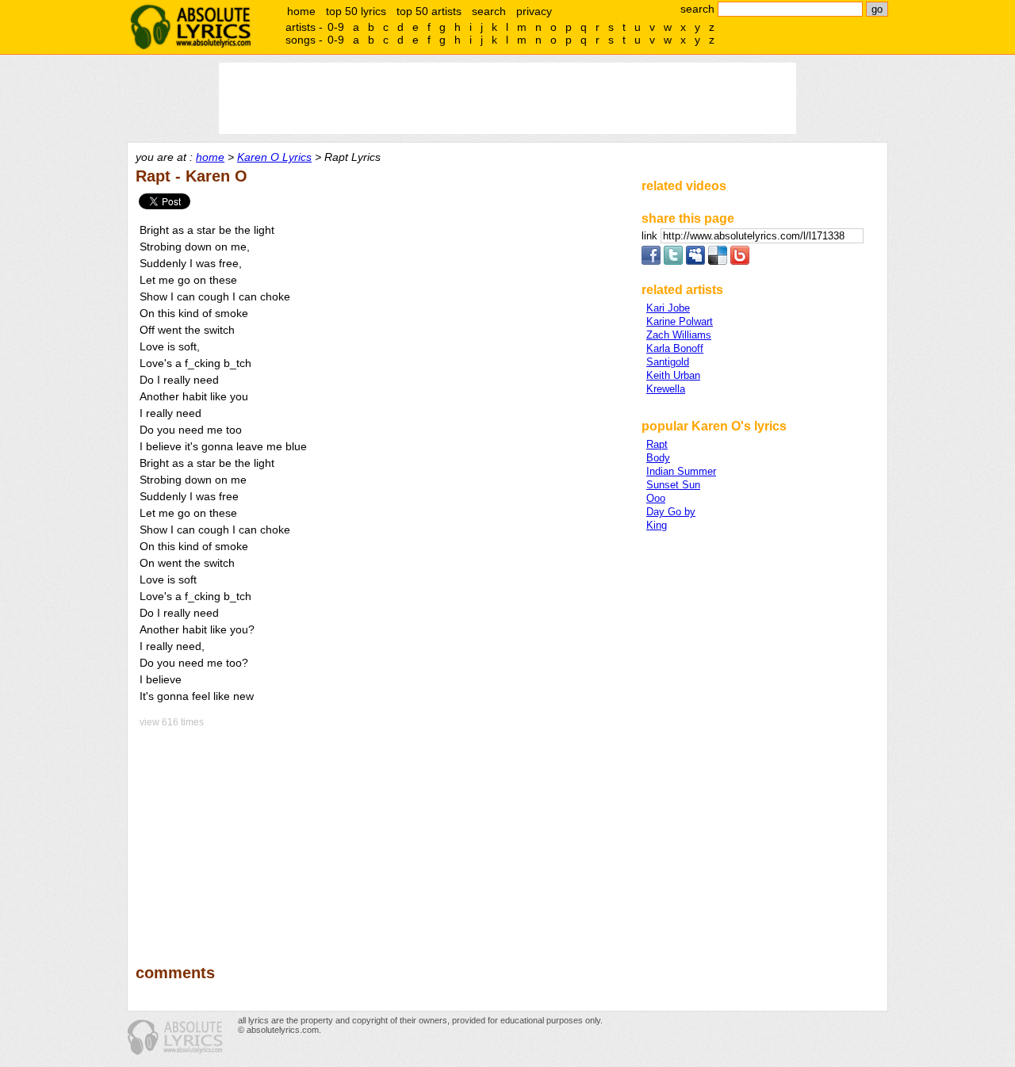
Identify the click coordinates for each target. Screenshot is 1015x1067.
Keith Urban (673, 375)
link (651, 236)
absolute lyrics (190, 27)
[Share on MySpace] (695, 261)
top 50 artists (429, 11)
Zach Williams (678, 335)
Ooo (655, 498)
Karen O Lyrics (274, 157)
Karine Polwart (679, 321)
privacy (534, 11)
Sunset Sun (673, 485)
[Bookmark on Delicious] (717, 261)
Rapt (657, 444)
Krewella (665, 389)
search (489, 11)
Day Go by (670, 512)
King (656, 525)
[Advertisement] (381, 835)
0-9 (335, 27)
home (301, 11)
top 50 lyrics (356, 11)
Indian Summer (681, 471)
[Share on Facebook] (651, 261)
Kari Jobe (668, 308)
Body (658, 458)
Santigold (667, 362)
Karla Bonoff (674, 348)
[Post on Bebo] (739, 261)
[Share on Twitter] (673, 261)
